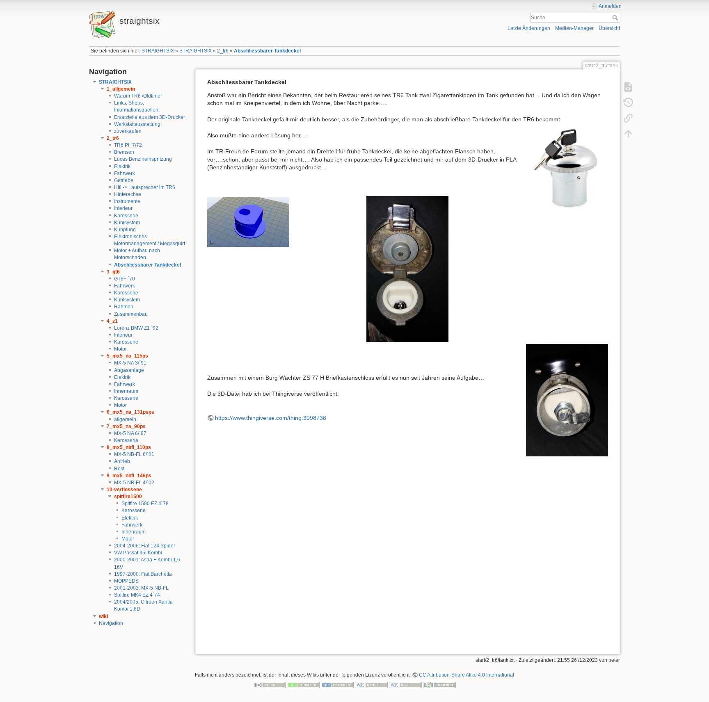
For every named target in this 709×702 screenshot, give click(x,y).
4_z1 (112, 321)
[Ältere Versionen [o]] (628, 102)
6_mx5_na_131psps (130, 412)
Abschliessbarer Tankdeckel (267, 51)
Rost (119, 469)
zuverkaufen (128, 131)
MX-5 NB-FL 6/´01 (134, 454)
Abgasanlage (129, 370)
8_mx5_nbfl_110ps (129, 447)
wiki (103, 616)
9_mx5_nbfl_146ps (129, 476)
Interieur (123, 208)
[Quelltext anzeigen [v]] (628, 87)
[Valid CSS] (405, 685)
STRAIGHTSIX (158, 51)
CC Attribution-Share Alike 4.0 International (466, 675)
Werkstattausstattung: (138, 124)
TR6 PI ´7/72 (128, 145)
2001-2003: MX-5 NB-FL (141, 588)
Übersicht (609, 28)
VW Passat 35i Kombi (138, 553)
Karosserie (126, 216)
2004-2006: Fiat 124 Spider (144, 546)
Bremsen (124, 152)
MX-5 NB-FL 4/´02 (134, 482)
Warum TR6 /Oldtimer (138, 96)
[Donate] (303, 685)
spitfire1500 (128, 496)
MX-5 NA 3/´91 (130, 363)
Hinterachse (127, 194)
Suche (616, 18)
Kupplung (125, 229)
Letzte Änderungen (529, 28)
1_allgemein (121, 89)
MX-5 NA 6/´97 (130, 433)
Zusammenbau (131, 314)
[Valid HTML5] (371, 685)
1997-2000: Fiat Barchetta (143, 574)
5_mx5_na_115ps (127, 356)
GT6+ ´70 (124, 279)
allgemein (125, 419)
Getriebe (123, 180)
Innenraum (126, 391)
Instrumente (127, 201)
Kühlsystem (127, 223)
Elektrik (122, 166)
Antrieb (122, 461)
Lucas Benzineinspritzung (143, 159)
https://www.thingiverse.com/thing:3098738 (270, 418)
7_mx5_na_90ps (126, 426)
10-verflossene (124, 489)
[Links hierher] (628, 118)
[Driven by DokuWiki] (439, 685)
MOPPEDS (126, 581)
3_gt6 (113, 272)
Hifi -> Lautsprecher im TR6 (144, 187)
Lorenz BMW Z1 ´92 (136, 328)
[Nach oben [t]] (628, 133)
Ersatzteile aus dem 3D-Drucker (149, 117)
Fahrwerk (124, 173)
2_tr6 (223, 51)
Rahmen (123, 307)
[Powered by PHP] (337, 685)
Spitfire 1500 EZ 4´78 (145, 503)
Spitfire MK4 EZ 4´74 (137, 595)
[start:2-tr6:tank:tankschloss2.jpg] (407, 269)
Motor (120, 349)
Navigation (111, 623)
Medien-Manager (574, 28)
